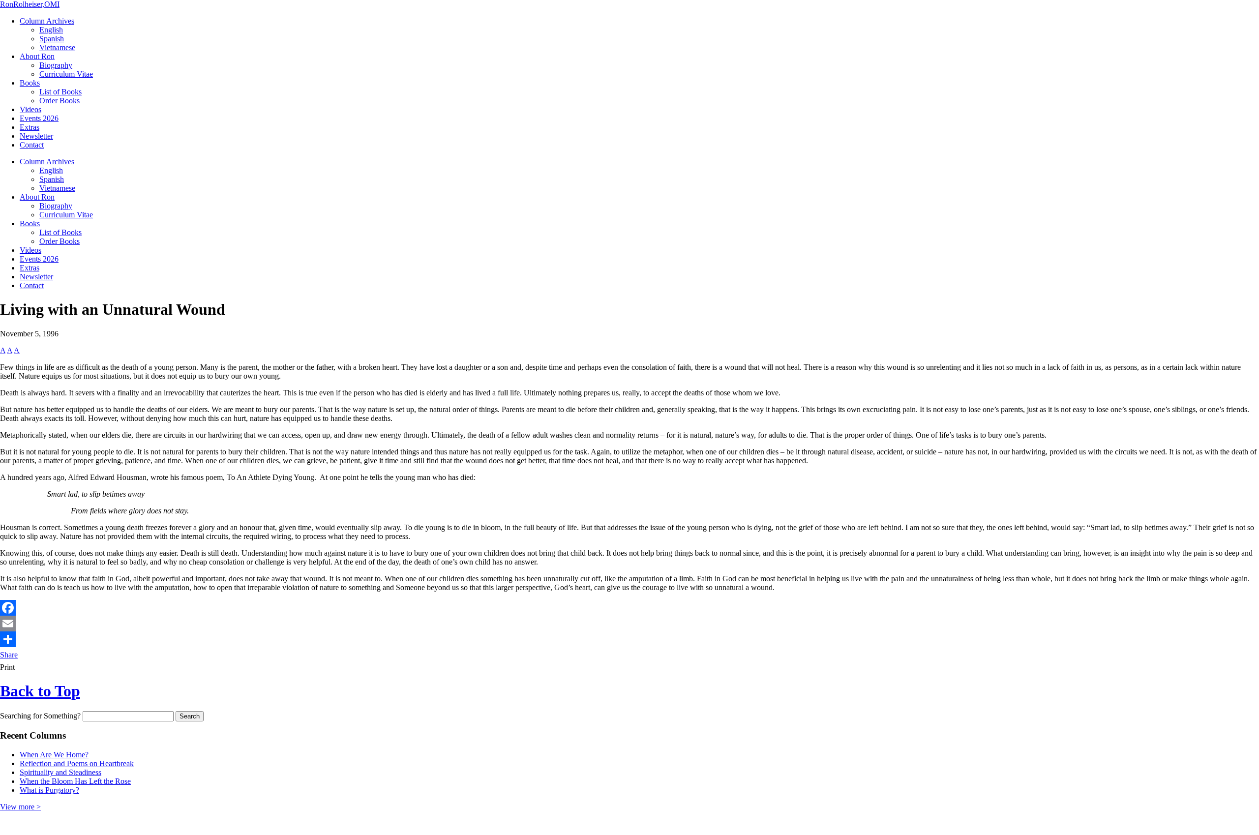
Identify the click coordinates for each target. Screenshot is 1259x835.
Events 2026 (39, 118)
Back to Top (40, 691)
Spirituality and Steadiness (60, 772)
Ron (30, 4)
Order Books (59, 100)
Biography (55, 65)
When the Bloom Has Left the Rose (75, 781)
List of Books (60, 92)
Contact (32, 145)
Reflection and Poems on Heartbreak (77, 763)
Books (30, 83)
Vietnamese (57, 47)
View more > (20, 807)
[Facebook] (629, 608)
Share (9, 655)
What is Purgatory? (49, 790)
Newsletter (36, 136)
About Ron (37, 56)
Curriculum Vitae (66, 74)
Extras (29, 127)
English (51, 30)
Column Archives (47, 21)
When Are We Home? (54, 754)
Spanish (51, 38)
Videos (30, 109)
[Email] (629, 623)
